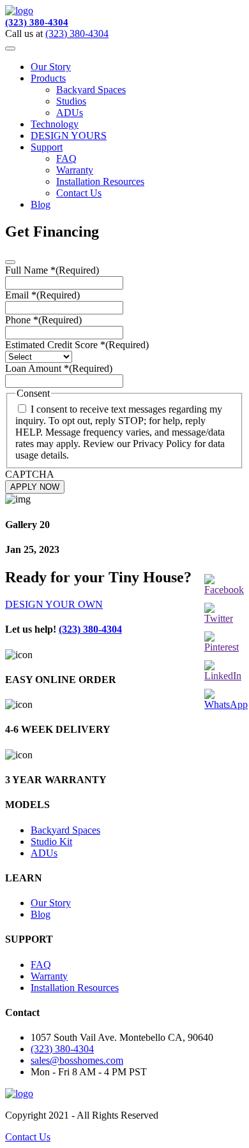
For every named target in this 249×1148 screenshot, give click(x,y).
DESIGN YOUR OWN (54, 604)
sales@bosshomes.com (77, 1060)
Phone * (43, 319)
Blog (40, 204)
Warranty (74, 170)
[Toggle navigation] (10, 48)
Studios (71, 101)
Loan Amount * (58, 368)
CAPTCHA (29, 474)
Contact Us (79, 193)
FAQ (66, 158)
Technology (55, 124)
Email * (42, 295)
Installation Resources (100, 181)
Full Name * (52, 270)
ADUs (69, 112)
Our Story (51, 66)
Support (47, 147)
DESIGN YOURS (69, 135)
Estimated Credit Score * (77, 344)
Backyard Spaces (91, 89)
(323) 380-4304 (36, 22)
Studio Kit (51, 841)
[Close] (10, 262)
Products (48, 78)
